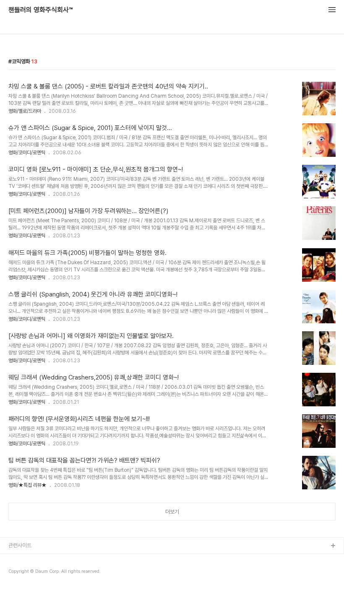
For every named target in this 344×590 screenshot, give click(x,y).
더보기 (172, 512)
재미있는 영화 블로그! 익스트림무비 (46, 559)
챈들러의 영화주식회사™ (40, 10)
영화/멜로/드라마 (24, 111)
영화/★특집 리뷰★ (27, 485)
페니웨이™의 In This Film (36, 573)
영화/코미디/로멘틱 (26, 153)
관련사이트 (19, 545)
